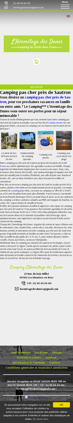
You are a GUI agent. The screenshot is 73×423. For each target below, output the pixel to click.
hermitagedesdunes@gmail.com (28, 7)
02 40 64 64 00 (21, 3)
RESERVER (36, 87)
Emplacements (20, 352)
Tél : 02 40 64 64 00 (39, 283)
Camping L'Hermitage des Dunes (36, 267)
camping (15, 190)
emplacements (56, 122)
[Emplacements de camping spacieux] (27, 140)
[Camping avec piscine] (46, 140)
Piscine (57, 352)
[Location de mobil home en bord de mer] (9, 140)
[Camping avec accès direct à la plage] (64, 140)
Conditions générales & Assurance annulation (37, 367)
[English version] (68, 15)
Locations (41, 352)
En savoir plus (40, 419)
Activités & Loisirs (29, 357)
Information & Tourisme (29, 362)
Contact (54, 362)
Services (50, 357)
